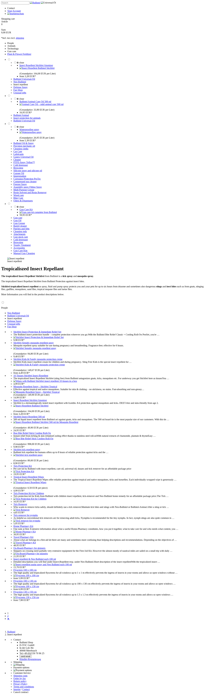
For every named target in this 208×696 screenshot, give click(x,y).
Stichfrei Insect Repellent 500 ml (29, 416)
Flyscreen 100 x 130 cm (25, 581)
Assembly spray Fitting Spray (27, 187)
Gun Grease (19, 223)
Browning (18, 168)
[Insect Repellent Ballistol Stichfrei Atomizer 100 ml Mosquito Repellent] (37, 68)
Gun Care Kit (26, 209)
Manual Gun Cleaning (24, 253)
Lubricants (18, 154)
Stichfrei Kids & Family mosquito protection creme (37, 359)
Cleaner (17, 159)
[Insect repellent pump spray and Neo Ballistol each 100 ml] (42, 564)
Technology (13, 48)
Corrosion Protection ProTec (27, 178)
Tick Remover (20, 504)
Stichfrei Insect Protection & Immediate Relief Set (37, 332)
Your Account (14, 11)
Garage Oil (18, 173)
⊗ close (20, 62)
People (10, 43)
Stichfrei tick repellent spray (26, 449)
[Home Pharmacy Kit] (24, 531)
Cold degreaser (20, 165)
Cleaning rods (20, 231)
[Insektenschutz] (15, 13)
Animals (11, 46)
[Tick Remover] (21, 509)
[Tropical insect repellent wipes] (29, 482)
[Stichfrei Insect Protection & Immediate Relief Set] (38, 337)
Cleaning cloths (20, 148)
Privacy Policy (20, 684)
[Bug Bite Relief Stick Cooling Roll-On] (33, 438)
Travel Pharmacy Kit (23, 537)
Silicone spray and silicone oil (27, 170)
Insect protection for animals (27, 118)
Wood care (18, 195)
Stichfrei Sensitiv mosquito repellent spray (33, 342)
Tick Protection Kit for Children (28, 493)
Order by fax (19, 678)
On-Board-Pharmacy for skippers (29, 548)
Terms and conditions (23, 686)
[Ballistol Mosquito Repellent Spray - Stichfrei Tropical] (36, 392)
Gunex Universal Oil (23, 157)
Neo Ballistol (19, 81)
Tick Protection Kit (22, 466)
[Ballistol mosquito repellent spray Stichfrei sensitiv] (34, 348)
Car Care (17, 151)
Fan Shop (18, 90)
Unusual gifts (19, 92)
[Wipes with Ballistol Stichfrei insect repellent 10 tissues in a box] (45, 381)
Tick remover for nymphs (25, 515)
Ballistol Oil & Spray (23, 143)
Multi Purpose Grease (23, 189)
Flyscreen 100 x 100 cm (25, 570)
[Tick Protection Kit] (23, 471)
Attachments (19, 234)
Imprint (16, 689)
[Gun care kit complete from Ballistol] (38, 212)
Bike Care (18, 198)
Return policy (19, 681)
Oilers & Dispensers (23, 200)
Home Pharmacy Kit (23, 526)
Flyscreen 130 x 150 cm (25, 592)
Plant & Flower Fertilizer (19, 54)
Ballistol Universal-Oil (24, 79)
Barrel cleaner (20, 226)
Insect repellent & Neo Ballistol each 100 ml (34, 559)
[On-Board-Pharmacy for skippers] (30, 553)
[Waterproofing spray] (30, 132)
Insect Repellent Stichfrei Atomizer (36, 65)
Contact (11, 8)
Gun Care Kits (20, 250)
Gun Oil (17, 220)
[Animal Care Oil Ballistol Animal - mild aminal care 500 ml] (41, 104)
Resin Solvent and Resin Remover (29, 192)
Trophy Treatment (22, 245)
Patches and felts (21, 228)
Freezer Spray (20, 184)
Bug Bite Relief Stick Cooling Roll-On (32, 433)
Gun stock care (20, 237)
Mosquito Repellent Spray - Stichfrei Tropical (35, 386)
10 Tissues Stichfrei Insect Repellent (30, 375)
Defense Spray (20, 87)
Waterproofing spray (29, 129)
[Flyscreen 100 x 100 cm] (26, 575)
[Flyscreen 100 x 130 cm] (26, 586)
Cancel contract (20, 692)
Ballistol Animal (21, 115)
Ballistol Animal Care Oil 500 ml (35, 101)
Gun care (11, 51)
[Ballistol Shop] (35, 2)
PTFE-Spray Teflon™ (24, 162)
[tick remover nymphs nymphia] (26, 520)
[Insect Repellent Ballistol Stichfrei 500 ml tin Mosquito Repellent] (45, 422)
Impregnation (19, 176)
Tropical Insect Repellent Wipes (28, 477)
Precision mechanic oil (24, 146)
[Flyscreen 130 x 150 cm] (26, 597)
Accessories (19, 248)
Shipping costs (20, 675)
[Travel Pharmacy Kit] (24, 542)
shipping (20, 38)
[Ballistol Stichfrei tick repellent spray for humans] (28, 455)
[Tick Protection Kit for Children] (29, 499)
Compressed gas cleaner (25, 181)
